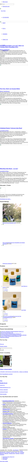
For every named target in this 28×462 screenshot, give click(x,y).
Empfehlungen (6, 49)
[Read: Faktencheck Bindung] (12, 245)
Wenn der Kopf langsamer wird (9, 222)
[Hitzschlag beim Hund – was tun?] (14, 145)
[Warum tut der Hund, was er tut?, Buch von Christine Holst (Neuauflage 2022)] (14, 22)
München (2, 453)
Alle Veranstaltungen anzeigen (6, 374)
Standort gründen (3, 346)
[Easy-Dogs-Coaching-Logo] (3, 10)
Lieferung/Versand (4, 391)
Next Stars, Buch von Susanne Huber (10, 88)
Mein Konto (5, 1)
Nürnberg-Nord (6, 409)
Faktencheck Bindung (7, 263)
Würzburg (2, 454)
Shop (1, 380)
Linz (18, 452)
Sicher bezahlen (3, 394)
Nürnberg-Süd (12, 453)
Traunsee (22, 453)
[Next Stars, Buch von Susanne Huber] (14, 65)
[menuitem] (15, 1)
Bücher (1, 49)
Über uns (2, 344)
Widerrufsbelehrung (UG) (5, 387)
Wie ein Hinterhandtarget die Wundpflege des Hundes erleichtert (13, 335)
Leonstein (22, 452)
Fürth (16, 452)
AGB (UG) (2, 385)
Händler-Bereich (3, 383)
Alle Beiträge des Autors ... (5, 199)
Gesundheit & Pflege (4, 130)
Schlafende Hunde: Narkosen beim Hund (11, 128)
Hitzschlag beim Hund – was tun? (9, 168)
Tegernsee (17, 453)
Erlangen (12, 452)
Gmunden (8, 452)
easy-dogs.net (16, 449)
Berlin (21, 451)
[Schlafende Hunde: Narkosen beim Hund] (14, 104)
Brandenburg (2, 452)
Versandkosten (6, 289)
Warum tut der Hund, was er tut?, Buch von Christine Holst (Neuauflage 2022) (12, 46)
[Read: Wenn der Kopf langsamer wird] (12, 221)
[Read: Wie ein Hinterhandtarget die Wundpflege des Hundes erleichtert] (12, 224)
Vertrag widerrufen (4, 389)
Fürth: (4, 404)
